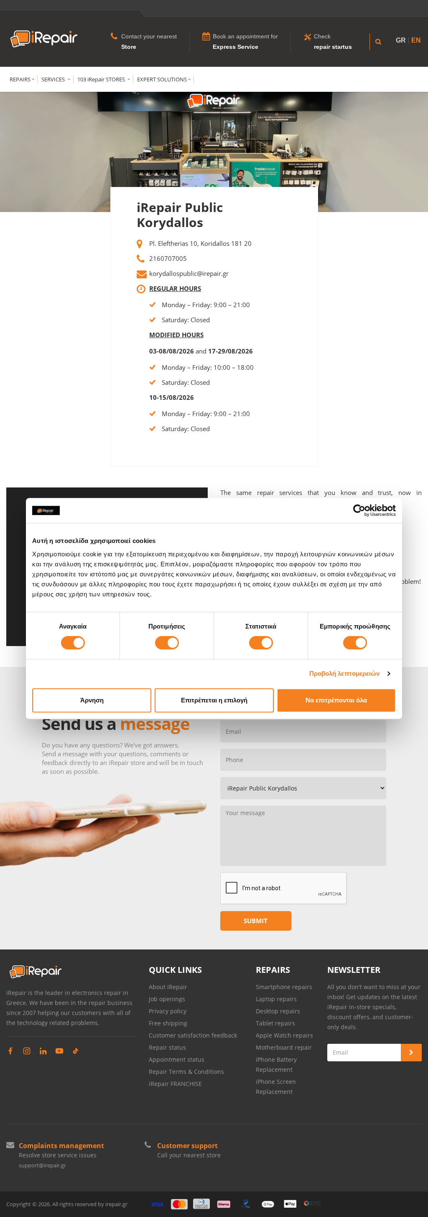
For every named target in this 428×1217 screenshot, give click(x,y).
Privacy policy (167, 1011)
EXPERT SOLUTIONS (162, 79)
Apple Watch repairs (284, 1035)
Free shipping (168, 1023)
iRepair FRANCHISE (175, 1084)
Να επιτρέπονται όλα (336, 700)
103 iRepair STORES (101, 79)
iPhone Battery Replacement (276, 1064)
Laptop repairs (276, 999)
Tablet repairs (275, 1023)
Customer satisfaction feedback (193, 1035)
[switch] (167, 642)
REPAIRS (20, 79)
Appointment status (176, 1059)
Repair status (167, 1047)
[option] (214, 152)
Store (128, 46)
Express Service (235, 46)
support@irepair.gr (42, 1165)
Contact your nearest (149, 36)
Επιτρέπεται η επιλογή (214, 700)
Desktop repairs (278, 1011)
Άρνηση (92, 700)
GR (401, 40)
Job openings (167, 999)
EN (416, 40)
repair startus (333, 46)
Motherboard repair (284, 1047)
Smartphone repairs (284, 987)
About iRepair (168, 987)
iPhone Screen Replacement (276, 1087)
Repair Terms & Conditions (186, 1072)
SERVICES (53, 79)
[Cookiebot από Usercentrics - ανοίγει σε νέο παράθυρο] (359, 510)
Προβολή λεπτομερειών (344, 673)
